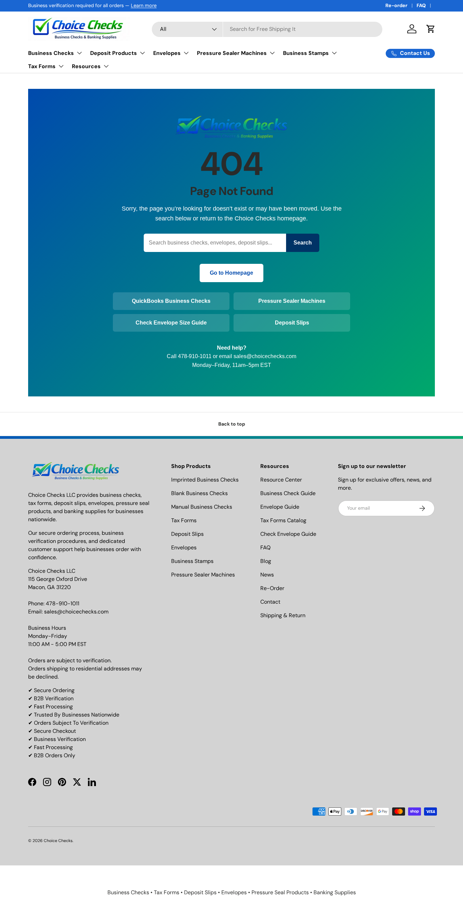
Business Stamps (306, 53)
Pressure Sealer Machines (232, 53)
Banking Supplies (335, 892)
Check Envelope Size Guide (171, 323)
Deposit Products (113, 53)
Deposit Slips (292, 323)
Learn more (144, 5)
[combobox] (267, 29)
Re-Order (272, 588)
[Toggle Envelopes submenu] (186, 53)
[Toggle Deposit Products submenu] (142, 53)
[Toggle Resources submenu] (106, 66)
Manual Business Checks (201, 506)
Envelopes (167, 53)
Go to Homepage (231, 273)
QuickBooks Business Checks (171, 301)
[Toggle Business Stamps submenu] (334, 53)
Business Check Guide (288, 493)
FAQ (421, 5)
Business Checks (51, 53)
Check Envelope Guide (288, 533)
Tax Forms (42, 66)
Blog (265, 561)
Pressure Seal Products (280, 892)
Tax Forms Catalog (283, 520)
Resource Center (281, 479)
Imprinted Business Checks (205, 479)
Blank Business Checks (199, 493)
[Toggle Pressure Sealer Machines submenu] (272, 53)
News (267, 574)
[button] (430, 28)
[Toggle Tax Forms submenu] (61, 66)
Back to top (231, 424)
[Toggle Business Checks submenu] (79, 53)
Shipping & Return (282, 615)
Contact (270, 601)
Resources (86, 66)
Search (303, 243)
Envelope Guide (279, 506)
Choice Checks (58, 840)
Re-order (396, 5)
